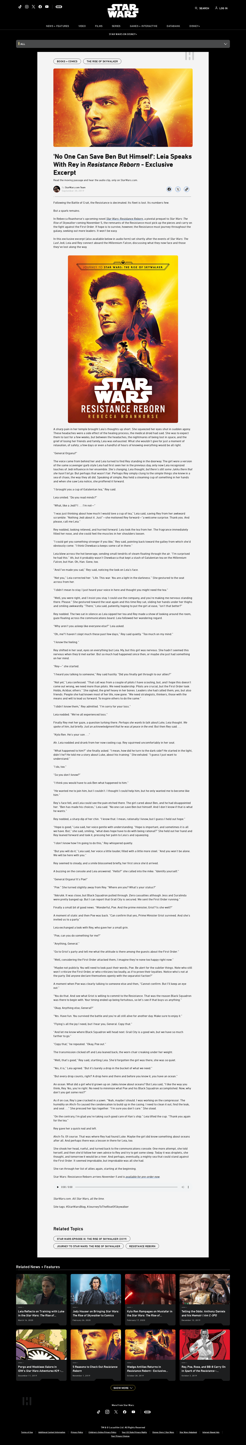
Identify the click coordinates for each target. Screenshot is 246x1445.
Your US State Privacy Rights (134, 1432)
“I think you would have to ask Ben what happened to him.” (91, 782)
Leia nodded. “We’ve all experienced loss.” (80, 714)
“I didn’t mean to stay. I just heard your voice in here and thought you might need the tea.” (110, 589)
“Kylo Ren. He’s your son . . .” (71, 734)
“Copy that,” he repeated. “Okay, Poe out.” (79, 1044)
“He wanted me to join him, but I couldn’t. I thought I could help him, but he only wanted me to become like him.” (121, 792)
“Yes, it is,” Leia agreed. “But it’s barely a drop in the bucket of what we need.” (102, 1068)
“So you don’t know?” (66, 774)
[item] (57, 26)
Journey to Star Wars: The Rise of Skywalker (88, 1246)
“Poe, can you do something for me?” (77, 935)
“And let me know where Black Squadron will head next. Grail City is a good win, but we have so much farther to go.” (118, 1034)
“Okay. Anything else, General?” (73, 1007)
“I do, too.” (59, 766)
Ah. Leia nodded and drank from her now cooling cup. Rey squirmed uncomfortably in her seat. (114, 742)
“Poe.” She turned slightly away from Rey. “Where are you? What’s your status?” (104, 887)
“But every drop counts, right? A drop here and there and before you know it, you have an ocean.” (115, 1076)
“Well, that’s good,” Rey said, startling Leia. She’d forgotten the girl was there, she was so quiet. (114, 1060)
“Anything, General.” (66, 943)
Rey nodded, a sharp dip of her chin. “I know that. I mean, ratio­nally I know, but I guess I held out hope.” (119, 818)
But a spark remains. (66, 210)
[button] (123, 1387)
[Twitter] (33, 6)
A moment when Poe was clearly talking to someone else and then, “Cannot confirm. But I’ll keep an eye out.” (119, 985)
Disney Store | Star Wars (163, 1432)
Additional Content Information (51, 1432)
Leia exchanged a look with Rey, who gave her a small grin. (90, 927)
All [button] (22, 43)
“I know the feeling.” (66, 642)
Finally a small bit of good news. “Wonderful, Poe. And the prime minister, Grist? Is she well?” (113, 907)
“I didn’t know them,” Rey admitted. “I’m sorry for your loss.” (92, 706)
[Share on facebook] (169, 189)
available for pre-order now (143, 1176)
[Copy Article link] (186, 189)
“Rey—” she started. (66, 666)
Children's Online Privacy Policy (102, 1432)
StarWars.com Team (75, 187)
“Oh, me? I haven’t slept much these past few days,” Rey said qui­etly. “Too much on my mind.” (113, 634)
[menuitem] (82, 26)
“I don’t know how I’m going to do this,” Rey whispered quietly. (93, 843)
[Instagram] (26, 6)
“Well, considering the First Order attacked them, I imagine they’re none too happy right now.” (113, 959)
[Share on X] (178, 189)
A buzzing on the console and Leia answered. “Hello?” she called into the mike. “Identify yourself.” (116, 871)
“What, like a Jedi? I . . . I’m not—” (74, 505)
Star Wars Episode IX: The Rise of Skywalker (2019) (92, 1238)
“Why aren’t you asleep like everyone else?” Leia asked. (88, 626)
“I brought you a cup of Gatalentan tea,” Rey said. (84, 489)
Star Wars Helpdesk (188, 1432)
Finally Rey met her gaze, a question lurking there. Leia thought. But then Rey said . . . (120, 724)
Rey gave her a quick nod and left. (75, 1128)
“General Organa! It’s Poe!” (70, 879)
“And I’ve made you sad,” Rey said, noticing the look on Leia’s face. (95, 569)
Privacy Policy (77, 1432)
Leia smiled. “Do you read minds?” (75, 497)
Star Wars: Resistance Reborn (106, 1176)
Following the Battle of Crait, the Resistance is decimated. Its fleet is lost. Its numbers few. (111, 202)
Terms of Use (27, 1432)
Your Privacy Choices (120, 1436)
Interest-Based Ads (210, 1432)
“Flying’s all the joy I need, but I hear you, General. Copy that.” (92, 1023)
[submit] (196, 8)
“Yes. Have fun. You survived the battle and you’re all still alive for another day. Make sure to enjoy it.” (117, 1015)
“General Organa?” (65, 453)
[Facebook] (40, 6)
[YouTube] (47, 6)
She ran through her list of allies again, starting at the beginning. (94, 1168)
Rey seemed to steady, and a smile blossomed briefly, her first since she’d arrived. (105, 863)
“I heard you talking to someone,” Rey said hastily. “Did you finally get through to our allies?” (112, 674)
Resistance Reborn (142, 1246)
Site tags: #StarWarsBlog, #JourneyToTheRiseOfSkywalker (91, 1206)
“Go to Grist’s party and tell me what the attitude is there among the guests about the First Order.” (116, 951)
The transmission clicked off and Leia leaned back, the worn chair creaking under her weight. (113, 1052)
